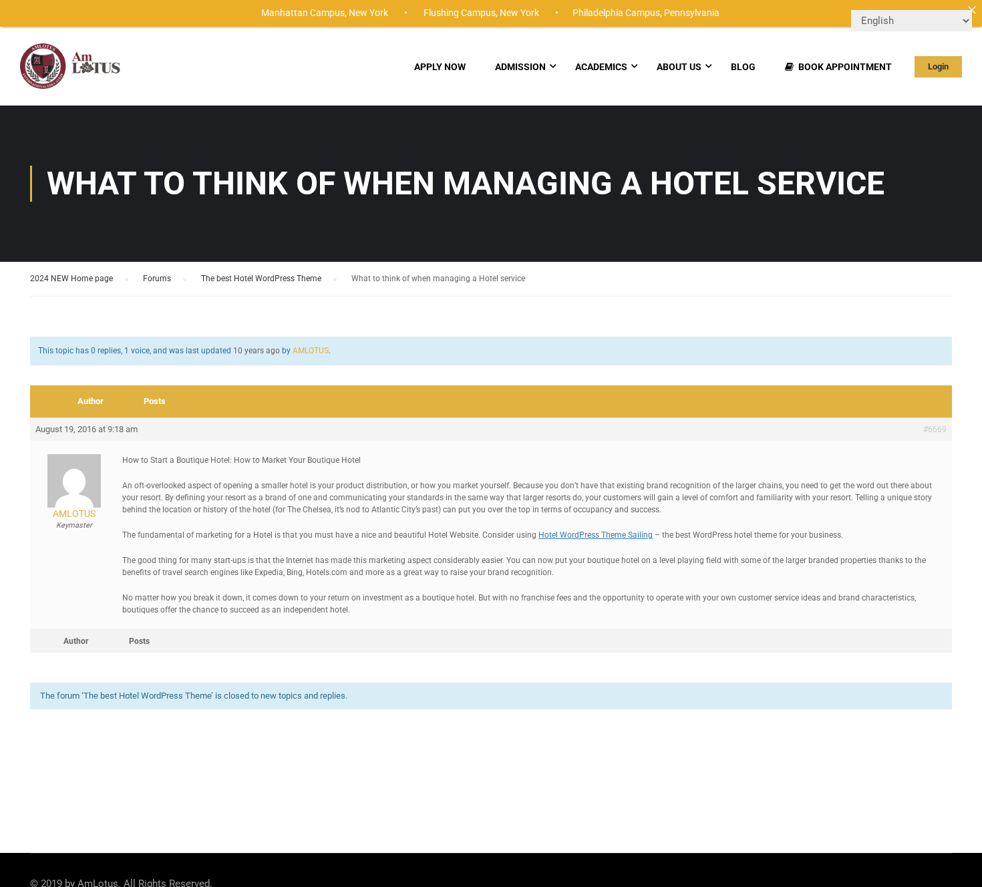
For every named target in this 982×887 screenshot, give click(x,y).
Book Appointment (845, 66)
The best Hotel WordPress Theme (261, 278)
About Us (679, 66)
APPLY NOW (440, 66)
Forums (157, 278)
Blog (743, 66)
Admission (520, 66)
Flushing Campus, (461, 12)
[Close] (972, 10)
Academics (601, 66)
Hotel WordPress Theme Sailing (595, 535)
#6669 (935, 429)
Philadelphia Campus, (617, 12)
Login (938, 66)
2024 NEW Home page (71, 278)
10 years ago (256, 350)
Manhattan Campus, (304, 12)
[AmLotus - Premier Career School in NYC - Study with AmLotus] (71, 72)
